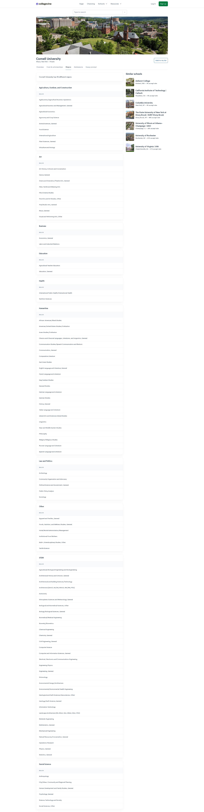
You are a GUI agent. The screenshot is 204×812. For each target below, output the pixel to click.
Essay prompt (91, 67)
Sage (81, 4)
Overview (40, 67)
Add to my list (160, 60)
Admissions (78, 67)
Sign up (163, 4)
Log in (153, 4)
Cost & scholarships (55, 67)
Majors (68, 67)
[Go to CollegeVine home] (43, 3)
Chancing (91, 4)
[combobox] (74, 12)
